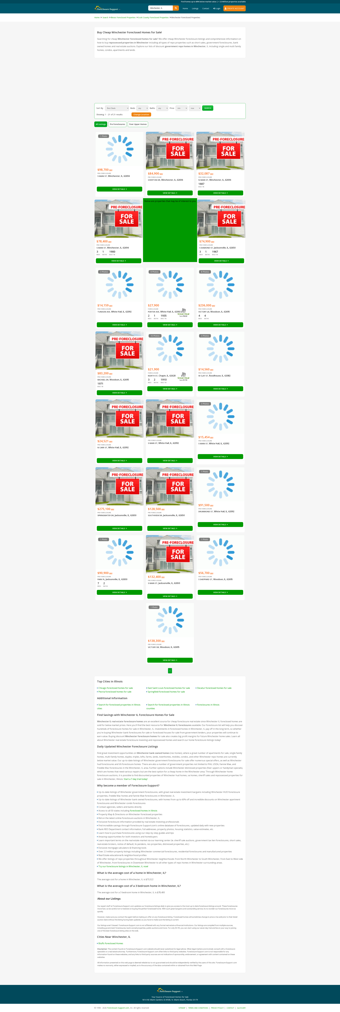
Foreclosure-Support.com (118, 1008)
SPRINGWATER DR (105, 515)
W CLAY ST (203, 375)
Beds (132, 108)
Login (217, 8)
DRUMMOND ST (205, 511)
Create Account (235, 8)
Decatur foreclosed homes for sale (214, 688)
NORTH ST (153, 375)
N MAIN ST (203, 180)
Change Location (141, 114)
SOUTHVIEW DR (155, 515)
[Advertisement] (170, 80)
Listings (195, 8)
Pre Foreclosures (117, 124)
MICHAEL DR (103, 379)
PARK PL (101, 579)
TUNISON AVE (103, 311)
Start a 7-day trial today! (135, 779)
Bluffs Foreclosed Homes (110, 943)
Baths (152, 108)
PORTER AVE (153, 311)
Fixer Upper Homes (138, 124)
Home (185, 8)
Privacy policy (217, 1008)
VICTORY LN (203, 311)
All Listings (101, 124)
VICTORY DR (153, 647)
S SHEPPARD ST (205, 579)
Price (172, 108)
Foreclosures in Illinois (208, 704)
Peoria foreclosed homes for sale (114, 691)
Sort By (99, 108)
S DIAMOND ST (206, 247)
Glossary (241, 1008)
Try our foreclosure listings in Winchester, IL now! (123, 866)
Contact (205, 8)
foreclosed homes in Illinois (143, 810)
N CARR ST (102, 447)
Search (207, 108)
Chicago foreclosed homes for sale (115, 688)
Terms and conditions (198, 1008)
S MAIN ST (102, 176)
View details (118, 189)
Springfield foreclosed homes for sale (166, 691)
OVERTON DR (154, 180)
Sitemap (181, 1008)
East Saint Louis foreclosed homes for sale (169, 688)
